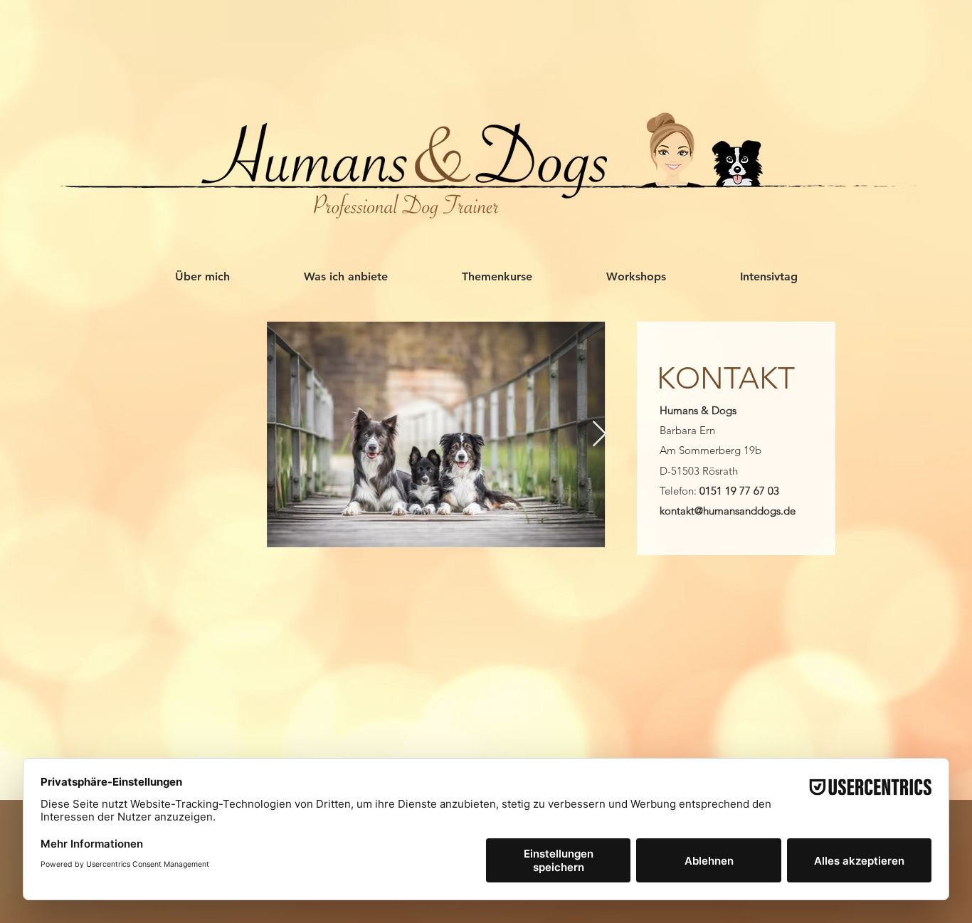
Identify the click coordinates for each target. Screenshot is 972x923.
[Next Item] (599, 434)
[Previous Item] (162, 434)
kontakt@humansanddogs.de (726, 510)
